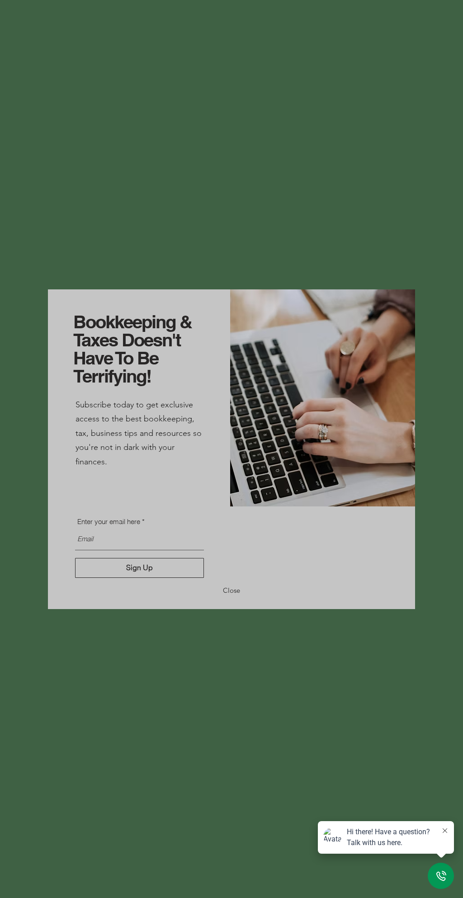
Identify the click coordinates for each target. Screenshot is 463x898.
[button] (231, 591)
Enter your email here (108, 521)
